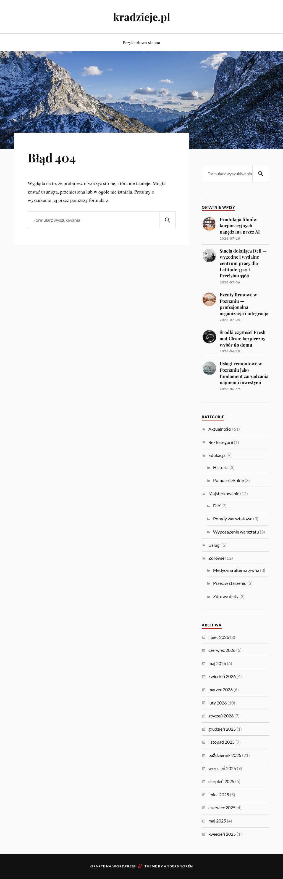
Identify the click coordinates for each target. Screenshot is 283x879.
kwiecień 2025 (222, 834)
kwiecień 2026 (222, 676)
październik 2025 (224, 755)
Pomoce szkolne (228, 480)
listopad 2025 (221, 741)
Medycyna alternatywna (236, 570)
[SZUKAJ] (167, 219)
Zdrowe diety (226, 596)
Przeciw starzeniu (230, 583)
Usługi (214, 545)
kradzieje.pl (141, 17)
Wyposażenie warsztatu (236, 531)
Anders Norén (178, 866)
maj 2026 (217, 663)
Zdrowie (216, 558)
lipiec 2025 (218, 794)
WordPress (124, 866)
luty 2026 (217, 702)
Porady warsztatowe (232, 518)
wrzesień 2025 (222, 768)
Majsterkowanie (223, 493)
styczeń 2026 (221, 715)
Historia (221, 467)
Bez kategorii (220, 442)
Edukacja (217, 455)
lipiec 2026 (218, 637)
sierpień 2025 (221, 781)
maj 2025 (217, 820)
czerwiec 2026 (221, 650)
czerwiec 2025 (221, 807)
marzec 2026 (220, 689)
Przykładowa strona (141, 42)
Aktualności (219, 429)
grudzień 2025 (222, 728)
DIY (217, 505)
